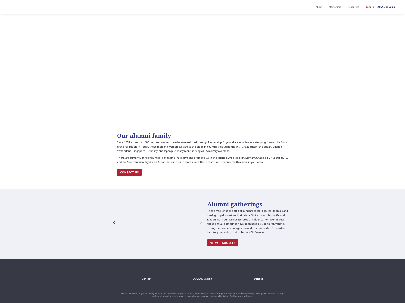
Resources (353, 6)
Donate (370, 6)
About (319, 6)
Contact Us (129, 172)
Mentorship (335, 6)
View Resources (222, 243)
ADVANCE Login (386, 6)
